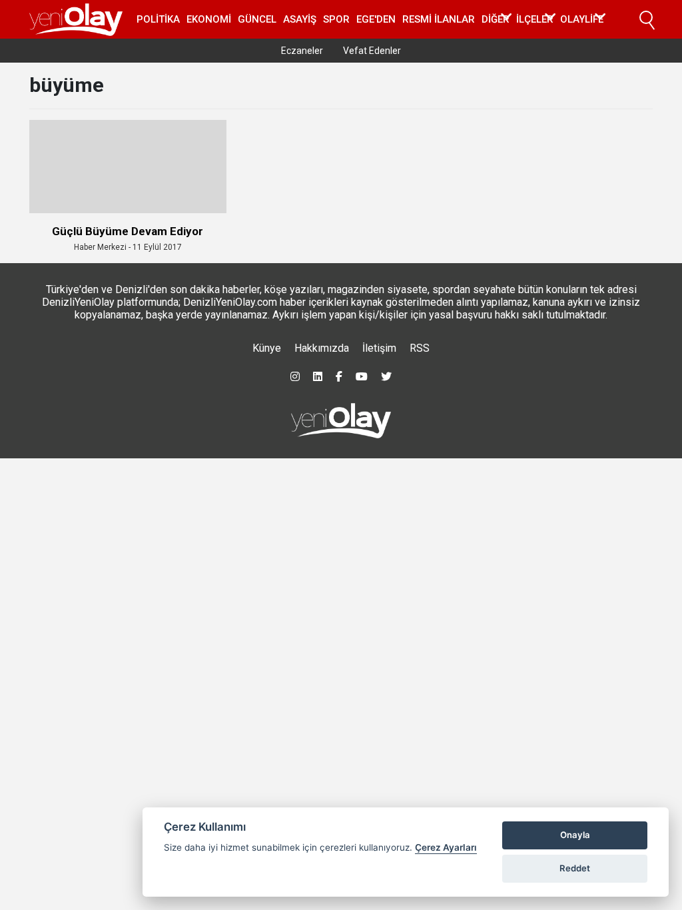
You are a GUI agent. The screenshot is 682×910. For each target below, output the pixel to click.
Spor (336, 19)
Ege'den (376, 19)
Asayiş (299, 19)
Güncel (257, 19)
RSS (420, 348)
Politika (158, 19)
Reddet (574, 868)
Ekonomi (208, 19)
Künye (266, 348)
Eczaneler (302, 50)
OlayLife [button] (581, 19)
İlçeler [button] (534, 19)
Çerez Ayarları (446, 847)
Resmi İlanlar (438, 19)
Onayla (575, 834)
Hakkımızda (321, 348)
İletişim (379, 348)
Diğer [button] (496, 19)
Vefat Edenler (372, 50)
